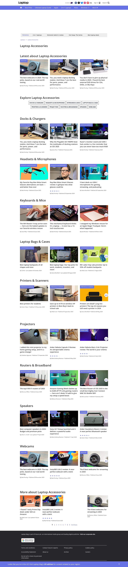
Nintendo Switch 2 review (55, 35)
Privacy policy (68, 548)
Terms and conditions (28, 548)
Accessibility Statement (28, 552)
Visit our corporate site (87, 534)
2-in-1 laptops (37, 35)
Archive (66, 552)
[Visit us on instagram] (85, 3)
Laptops (22, 40)
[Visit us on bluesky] (82, 3)
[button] (106, 3)
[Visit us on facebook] (76, 3)
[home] (21, 8)
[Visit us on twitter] (79, 3)
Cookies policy (89, 548)
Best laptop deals (93, 35)
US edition (48, 564)
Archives (74, 525)
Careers (87, 552)
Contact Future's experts (50, 548)
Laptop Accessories (33, 40)
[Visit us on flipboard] (88, 3)
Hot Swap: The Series (75, 35)
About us (45, 552)
